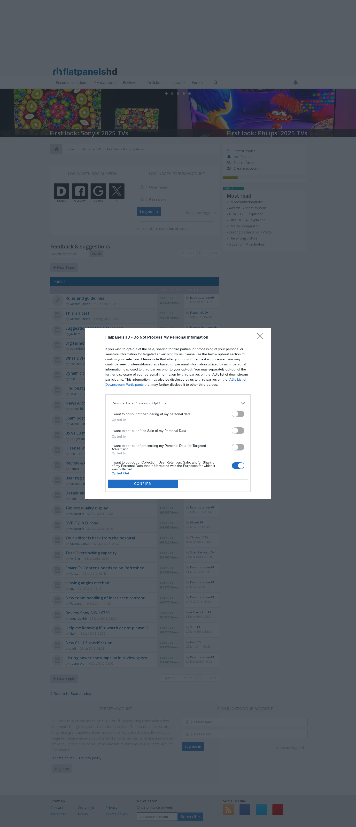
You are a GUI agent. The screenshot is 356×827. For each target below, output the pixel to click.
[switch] (238, 414)
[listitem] (178, 403)
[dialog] (178, 413)
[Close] (261, 337)
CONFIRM (143, 484)
